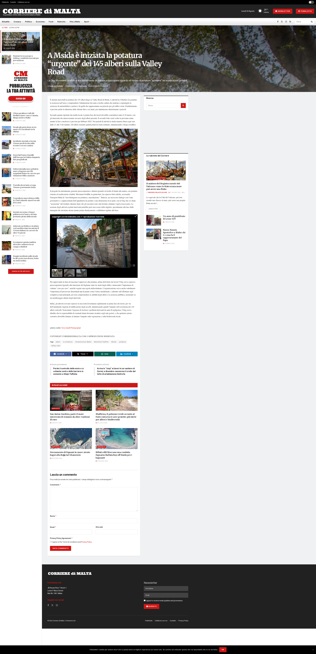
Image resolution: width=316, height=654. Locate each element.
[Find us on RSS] (290, 22)
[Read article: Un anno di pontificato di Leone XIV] (153, 220)
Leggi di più (154, 209)
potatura (122, 342)
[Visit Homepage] (41, 11)
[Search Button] (312, 21)
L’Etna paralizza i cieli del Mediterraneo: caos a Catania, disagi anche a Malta (25, 115)
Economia (40, 21)
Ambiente (83, 86)
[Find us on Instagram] (286, 22)
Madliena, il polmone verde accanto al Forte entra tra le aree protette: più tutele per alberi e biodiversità (116, 417)
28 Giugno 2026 (56, 458)
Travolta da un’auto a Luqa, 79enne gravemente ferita (24, 186)
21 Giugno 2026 (175, 192)
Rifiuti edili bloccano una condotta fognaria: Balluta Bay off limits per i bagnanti (114, 455)
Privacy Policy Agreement (61, 538)
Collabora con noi (24, 2)
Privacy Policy (86, 542)
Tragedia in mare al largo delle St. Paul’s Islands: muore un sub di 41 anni (26, 200)
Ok (223, 649)
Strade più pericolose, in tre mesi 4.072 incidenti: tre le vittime (24, 129)
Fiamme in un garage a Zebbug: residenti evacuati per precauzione (26, 58)
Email (53, 527)
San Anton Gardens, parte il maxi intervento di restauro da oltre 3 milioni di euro (70, 417)
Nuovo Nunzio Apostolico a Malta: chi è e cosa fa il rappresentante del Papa (174, 235)
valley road (55, 346)
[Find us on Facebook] (277, 22)
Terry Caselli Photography (70, 328)
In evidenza (67, 342)
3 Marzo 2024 (71, 86)
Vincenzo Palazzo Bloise (157, 192)
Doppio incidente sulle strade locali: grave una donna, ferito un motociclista (26, 258)
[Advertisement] (166, 131)
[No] (313, 649)
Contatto (13, 2)
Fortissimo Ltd (54, 582)
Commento (55, 485)
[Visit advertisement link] (21, 87)
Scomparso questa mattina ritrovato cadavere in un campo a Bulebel (24, 244)
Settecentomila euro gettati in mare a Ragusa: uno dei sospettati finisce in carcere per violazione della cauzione (26, 172)
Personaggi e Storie (156, 178)
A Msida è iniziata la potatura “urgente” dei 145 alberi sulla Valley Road (19, 42)
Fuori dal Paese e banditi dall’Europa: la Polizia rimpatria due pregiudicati (26, 157)
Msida (113, 342)
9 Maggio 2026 (169, 222)
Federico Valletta (56, 86)
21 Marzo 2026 (169, 243)
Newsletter (283, 11)
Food (51, 21)
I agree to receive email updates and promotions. (164, 600)
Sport (86, 21)
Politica (28, 21)
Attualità (5, 21)
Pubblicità (5, 2)
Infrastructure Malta (83, 342)
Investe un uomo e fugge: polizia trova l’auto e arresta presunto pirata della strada (25, 214)
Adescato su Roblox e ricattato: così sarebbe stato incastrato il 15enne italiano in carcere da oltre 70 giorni (26, 229)
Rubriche (61, 21)
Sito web (99, 527)
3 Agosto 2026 (56, 423)
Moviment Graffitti (101, 342)
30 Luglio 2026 (102, 423)
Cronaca (17, 21)
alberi (58, 342)
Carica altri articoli (21, 271)
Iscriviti (152, 606)
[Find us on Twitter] (282, 22)
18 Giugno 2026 (102, 461)
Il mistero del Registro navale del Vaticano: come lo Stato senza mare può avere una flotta (164, 186)
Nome (53, 516)
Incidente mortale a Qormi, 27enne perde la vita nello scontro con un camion (24, 143)
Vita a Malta (75, 21)
